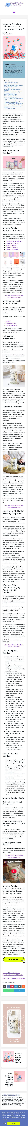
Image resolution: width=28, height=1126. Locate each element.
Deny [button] (4, 1123)
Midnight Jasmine (11, 323)
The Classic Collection (12, 243)
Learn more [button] (5, 1119)
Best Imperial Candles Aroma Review (14, 978)
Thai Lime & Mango (11, 325)
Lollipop (8, 321)
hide (11, 81)
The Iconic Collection (12, 249)
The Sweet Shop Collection (14, 241)
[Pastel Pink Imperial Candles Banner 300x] (14, 1043)
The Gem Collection (12, 247)
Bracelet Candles (11, 245)
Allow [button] (13, 1123)
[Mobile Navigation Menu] (14, 11)
